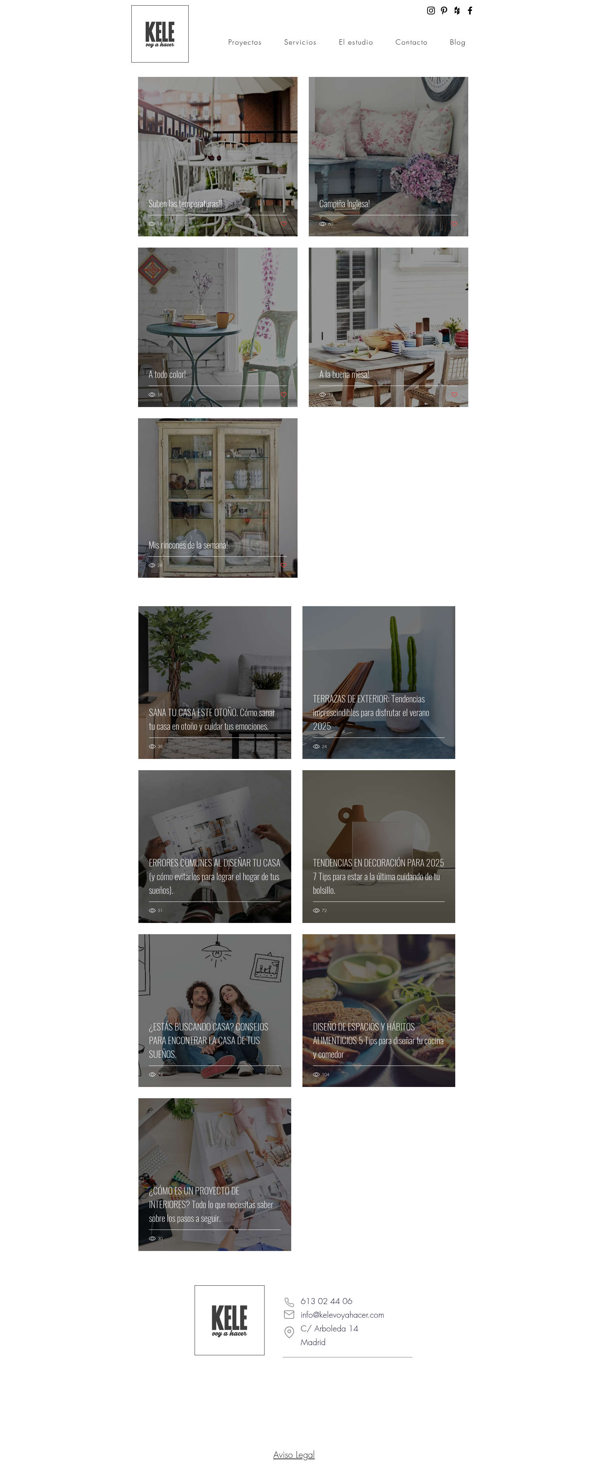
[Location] (289, 1332)
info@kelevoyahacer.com (342, 1314)
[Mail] (289, 1315)
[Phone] (289, 1302)
